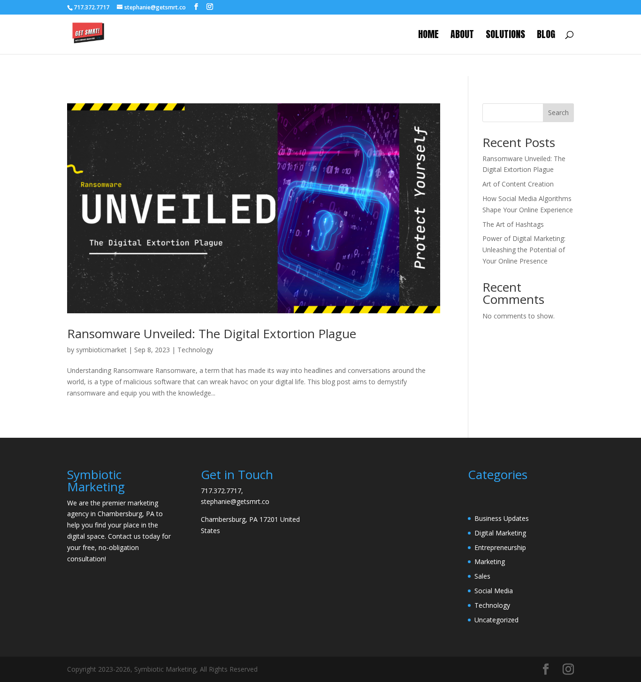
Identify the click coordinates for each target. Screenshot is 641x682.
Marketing (489, 561)
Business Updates (501, 518)
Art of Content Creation (518, 183)
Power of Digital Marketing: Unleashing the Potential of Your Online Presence (523, 249)
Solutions (505, 36)
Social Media (493, 590)
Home (428, 36)
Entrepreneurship (500, 547)
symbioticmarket (101, 349)
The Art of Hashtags (513, 224)
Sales (482, 576)
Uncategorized (496, 619)
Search (558, 112)
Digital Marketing (500, 532)
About (462, 36)
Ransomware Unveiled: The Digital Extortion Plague (211, 333)
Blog (546, 36)
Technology (195, 349)
